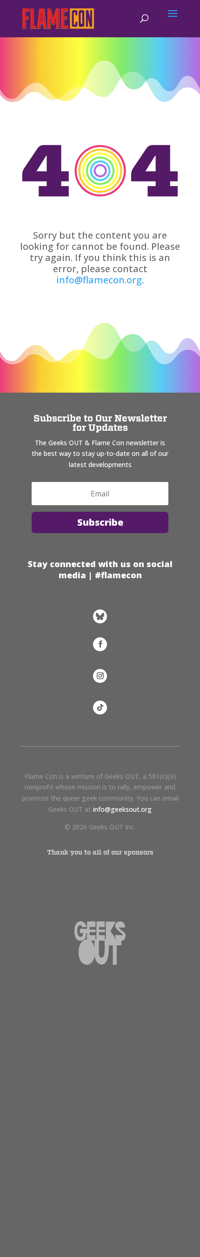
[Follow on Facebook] (100, 644)
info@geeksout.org (122, 809)
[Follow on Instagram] (100, 676)
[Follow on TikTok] (100, 708)
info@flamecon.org (99, 280)
